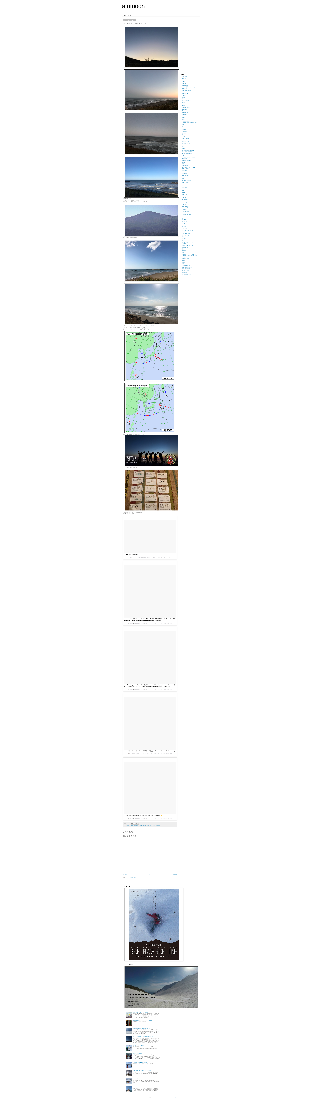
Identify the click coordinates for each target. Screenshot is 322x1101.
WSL (183, 225)
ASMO (183, 81)
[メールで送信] (132, 824)
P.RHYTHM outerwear (187, 153)
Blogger (175, 1097)
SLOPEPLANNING (186, 180)
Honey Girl (184, 119)
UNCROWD (184, 219)
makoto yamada (185, 138)
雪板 (183, 249)
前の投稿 (175, 874)
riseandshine (185, 165)
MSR (183, 145)
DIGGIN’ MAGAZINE (186, 100)
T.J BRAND (184, 202)
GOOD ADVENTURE (186, 116)
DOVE (132, 825)
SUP (183, 190)
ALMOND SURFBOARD (187, 80)
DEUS (183, 97)
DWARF (184, 105)
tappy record (185, 207)
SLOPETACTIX (185, 182)
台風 (183, 252)
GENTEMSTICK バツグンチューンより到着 (142, 1020)
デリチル (184, 231)
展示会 (183, 262)
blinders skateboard (186, 90)
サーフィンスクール (137, 1087)
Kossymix (184, 134)
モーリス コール (185, 235)
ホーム (150, 874)
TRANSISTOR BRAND (187, 214)
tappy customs (185, 206)
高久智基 (184, 237)
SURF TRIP (184, 194)
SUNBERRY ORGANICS (187, 189)
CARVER (184, 95)
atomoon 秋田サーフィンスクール (189, 87)
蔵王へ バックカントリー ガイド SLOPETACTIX (144, 1036)
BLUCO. (184, 92)
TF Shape (184, 209)
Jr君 (183, 124)
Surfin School (185, 199)
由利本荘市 (184, 272)
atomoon (133, 6)
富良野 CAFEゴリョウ (187, 267)
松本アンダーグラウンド (187, 245)
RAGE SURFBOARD (186, 160)
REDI (183, 164)
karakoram (184, 131)
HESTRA (184, 117)
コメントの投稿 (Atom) (131, 877)
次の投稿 (125, 874)
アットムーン (185, 226)
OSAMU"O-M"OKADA (187, 152)
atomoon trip (185, 85)
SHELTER (184, 177)
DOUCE (184, 102)
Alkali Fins (184, 76)
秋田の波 (184, 243)
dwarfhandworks (137, 825)
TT (182, 216)
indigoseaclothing (186, 121)
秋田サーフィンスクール (187, 242)
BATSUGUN (184, 88)
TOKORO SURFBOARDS (188, 213)
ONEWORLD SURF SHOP (146, 825)
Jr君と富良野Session (137, 1053)
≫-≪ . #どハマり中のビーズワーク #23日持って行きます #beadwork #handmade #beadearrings (149, 751)
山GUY (183, 240)
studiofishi (184, 187)
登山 (183, 263)
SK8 (183, 178)
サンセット (184, 228)
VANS (183, 223)
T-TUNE (184, 201)
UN (182, 218)
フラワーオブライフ (186, 233)
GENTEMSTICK (185, 114)
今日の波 (184, 238)
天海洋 (183, 260)
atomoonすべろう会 (137, 1078)
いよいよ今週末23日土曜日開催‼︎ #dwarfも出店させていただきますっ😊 (143, 815)
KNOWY (184, 133)
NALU (183, 148)
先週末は (184, 250)
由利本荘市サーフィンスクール (189, 274)
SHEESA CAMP (185, 175)
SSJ (183, 185)
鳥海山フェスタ (185, 258)
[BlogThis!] (133, 824)
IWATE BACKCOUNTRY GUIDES (189, 122)
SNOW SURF (185, 184)
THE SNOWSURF (186, 211)
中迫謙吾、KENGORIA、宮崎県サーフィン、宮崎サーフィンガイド (189, 255)
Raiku (154, 825)
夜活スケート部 (185, 270)
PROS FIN (184, 158)
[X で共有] (135, 824)
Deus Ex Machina (186, 98)
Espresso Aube (185, 110)
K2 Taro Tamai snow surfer (188, 128)
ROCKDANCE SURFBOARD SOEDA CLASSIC (188, 168)
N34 (183, 146)
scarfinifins (184, 173)
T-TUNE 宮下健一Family (138, 1045)
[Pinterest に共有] (138, 824)
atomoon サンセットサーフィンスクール (142, 1070)
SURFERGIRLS (185, 197)
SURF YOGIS (185, 196)
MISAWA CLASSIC (186, 143)
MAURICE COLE (186, 141)
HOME (124, 15)
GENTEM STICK (185, 112)
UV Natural (184, 221)
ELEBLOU (184, 109)
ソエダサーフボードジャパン (188, 230)
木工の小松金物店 (186, 269)
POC (183, 155)
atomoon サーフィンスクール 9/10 (140, 1012)
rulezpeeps (184, 172)
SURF (183, 192)
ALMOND (184, 78)
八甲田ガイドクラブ (186, 265)
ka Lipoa (184, 129)
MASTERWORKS (186, 140)
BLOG (129, 15)
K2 (182, 126)
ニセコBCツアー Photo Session (140, 1062)
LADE (183, 136)
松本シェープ (185, 247)
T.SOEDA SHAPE (186, 204)
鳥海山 (183, 257)
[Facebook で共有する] (137, 824)
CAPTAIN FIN (185, 93)
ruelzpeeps (158, 825)
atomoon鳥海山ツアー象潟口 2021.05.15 (142, 1028)
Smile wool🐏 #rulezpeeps (131, 554)
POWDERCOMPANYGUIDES (188, 157)
